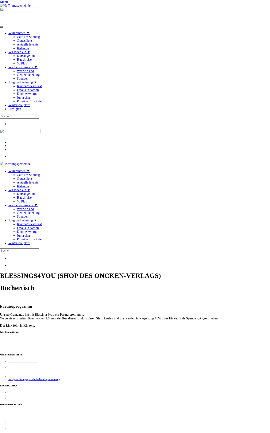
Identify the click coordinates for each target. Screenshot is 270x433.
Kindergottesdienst (29, 86)
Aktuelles (15, 145)
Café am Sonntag (28, 37)
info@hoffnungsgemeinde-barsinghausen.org (34, 379)
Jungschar (23, 97)
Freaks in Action (28, 90)
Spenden (22, 78)
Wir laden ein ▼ (19, 52)
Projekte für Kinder (30, 101)
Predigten (14, 109)
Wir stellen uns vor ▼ (23, 67)
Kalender (23, 48)
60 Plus (22, 63)
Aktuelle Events (27, 44)
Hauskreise (24, 59)
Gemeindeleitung (28, 74)
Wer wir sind (25, 71)
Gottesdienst (25, 40)
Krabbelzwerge (27, 93)
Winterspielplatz (19, 105)
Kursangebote (26, 56)
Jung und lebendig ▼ (22, 82)
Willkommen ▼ (19, 33)
